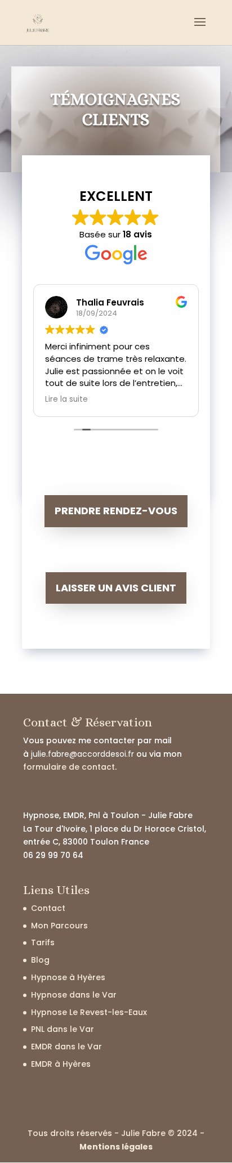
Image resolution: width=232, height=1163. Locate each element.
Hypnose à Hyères (68, 977)
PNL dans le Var (62, 1029)
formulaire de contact (69, 767)
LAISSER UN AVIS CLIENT (116, 588)
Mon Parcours (59, 925)
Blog (40, 960)
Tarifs (43, 942)
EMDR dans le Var (66, 1046)
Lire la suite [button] (66, 399)
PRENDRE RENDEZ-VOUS (116, 511)
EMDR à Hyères (61, 1064)
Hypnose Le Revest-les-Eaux (89, 1012)
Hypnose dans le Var (74, 994)
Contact (48, 908)
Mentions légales (116, 1146)
